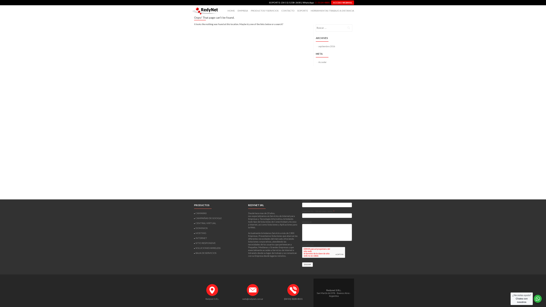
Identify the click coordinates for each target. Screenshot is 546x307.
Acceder (322, 62)
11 (322, 2)
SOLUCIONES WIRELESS (208, 248)
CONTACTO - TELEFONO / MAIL (318, 211)
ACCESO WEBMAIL (342, 2)
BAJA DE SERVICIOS (206, 253)
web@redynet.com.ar (252, 298)
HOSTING (201, 233)
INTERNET (201, 238)
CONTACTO (287, 10)
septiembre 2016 (326, 46)
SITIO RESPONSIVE (206, 243)
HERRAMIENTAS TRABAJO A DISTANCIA (332, 10)
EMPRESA (243, 10)
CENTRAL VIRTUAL (206, 223)
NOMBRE (306, 201)
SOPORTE (302, 10)
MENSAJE (307, 222)
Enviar (307, 264)
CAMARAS (201, 213)
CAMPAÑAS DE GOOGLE (209, 218)
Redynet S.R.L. (212, 298)
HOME (231, 10)
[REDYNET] (205, 10)
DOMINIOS (202, 228)
